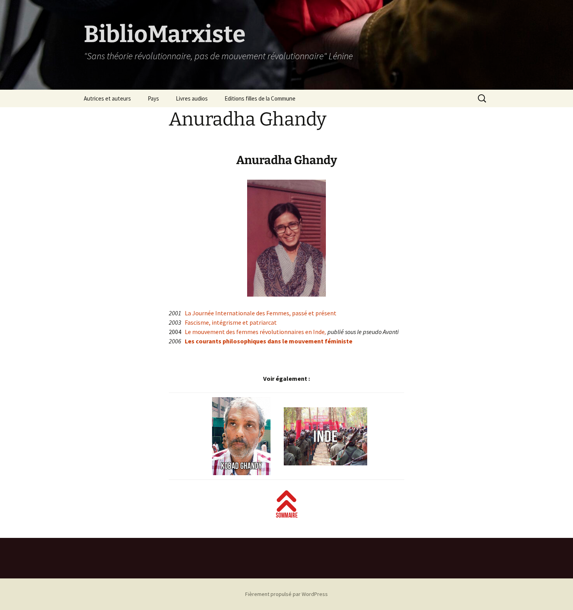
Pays (153, 98)
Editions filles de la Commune (260, 98)
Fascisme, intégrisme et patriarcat (231, 322)
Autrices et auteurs (107, 98)
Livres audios (192, 98)
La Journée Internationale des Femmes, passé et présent (260, 313)
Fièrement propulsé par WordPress (286, 594)
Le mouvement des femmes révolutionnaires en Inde (255, 332)
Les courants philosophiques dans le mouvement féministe (268, 341)
